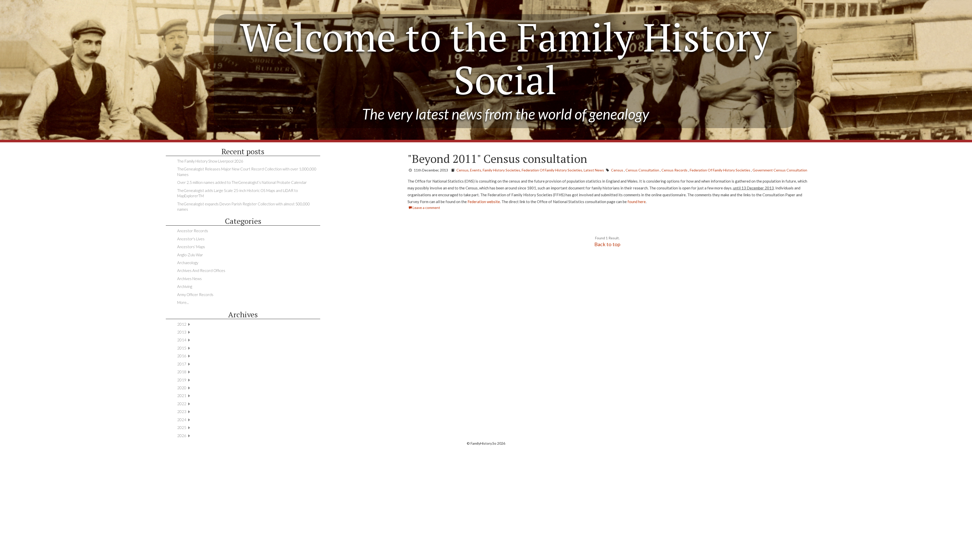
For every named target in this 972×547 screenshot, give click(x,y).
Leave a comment (426, 207)
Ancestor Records (192, 230)
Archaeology (187, 262)
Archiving (184, 286)
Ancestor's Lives (191, 239)
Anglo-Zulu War (190, 254)
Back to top (607, 244)
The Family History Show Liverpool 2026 (210, 161)
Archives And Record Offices (201, 270)
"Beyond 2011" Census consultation (497, 158)
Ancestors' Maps (191, 246)
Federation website (483, 201)
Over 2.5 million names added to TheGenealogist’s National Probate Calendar (242, 182)
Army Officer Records (195, 294)
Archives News (189, 278)
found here (636, 201)
